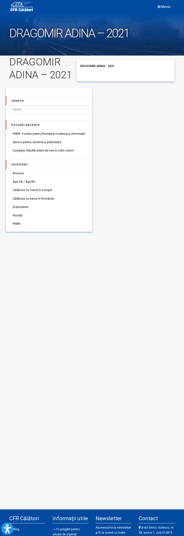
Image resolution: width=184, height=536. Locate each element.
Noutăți (18, 215)
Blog (16, 529)
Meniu (166, 7)
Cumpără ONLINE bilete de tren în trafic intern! (43, 150)
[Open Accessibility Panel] (7, 529)
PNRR (16, 224)
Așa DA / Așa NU (24, 181)
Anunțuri (18, 173)
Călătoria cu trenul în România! (33, 198)
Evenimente (21, 207)
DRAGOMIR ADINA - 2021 (97, 66)
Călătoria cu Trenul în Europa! (32, 190)
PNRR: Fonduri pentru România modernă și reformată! (49, 133)
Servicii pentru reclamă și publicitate (37, 142)
